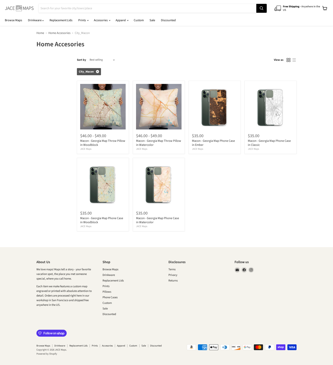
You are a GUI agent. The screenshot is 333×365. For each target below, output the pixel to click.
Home (40, 33)
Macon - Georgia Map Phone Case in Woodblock (101, 220)
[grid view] (288, 60)
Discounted (168, 20)
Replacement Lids (61, 20)
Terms (172, 269)
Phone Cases (110, 297)
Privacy (172, 275)
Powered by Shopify (46, 354)
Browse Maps (13, 20)
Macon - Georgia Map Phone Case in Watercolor (157, 220)
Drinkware (35, 20)
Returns (173, 281)
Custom (139, 20)
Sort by (81, 60)
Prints (82, 20)
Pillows (107, 292)
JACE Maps (85, 149)
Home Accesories (59, 33)
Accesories (101, 20)
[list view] (294, 60)
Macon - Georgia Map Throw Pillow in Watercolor (158, 143)
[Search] (261, 8)
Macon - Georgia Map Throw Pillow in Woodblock (102, 143)
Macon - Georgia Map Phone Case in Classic (269, 143)
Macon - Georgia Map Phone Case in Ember (213, 143)
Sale (152, 20)
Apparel (121, 20)
